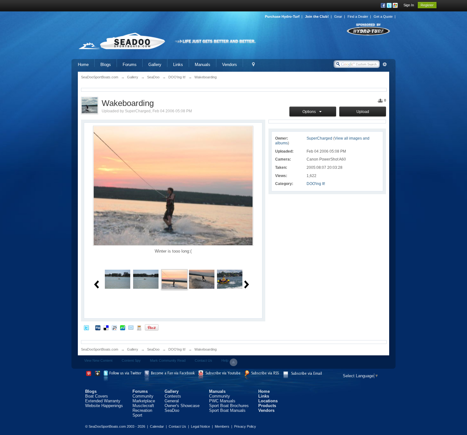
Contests (173, 396)
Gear (338, 16)
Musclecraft (143, 405)
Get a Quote (383, 16)
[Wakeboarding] (174, 278)
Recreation (142, 410)
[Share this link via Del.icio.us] (106, 327)
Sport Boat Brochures (229, 405)
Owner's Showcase (182, 405)
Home (83, 64)
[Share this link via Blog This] (139, 327)
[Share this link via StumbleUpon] (122, 327)
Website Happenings (104, 405)
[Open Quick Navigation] (253, 64)
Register (427, 5)
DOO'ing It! (316, 183)
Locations (268, 401)
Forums (130, 64)
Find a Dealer (358, 16)
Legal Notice (200, 426)
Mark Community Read (168, 360)
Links (178, 64)
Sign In (408, 5)
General (172, 401)
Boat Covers (96, 396)
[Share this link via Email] (130, 327)
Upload (362, 111)
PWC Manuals (222, 401)
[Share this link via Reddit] (114, 327)
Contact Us (203, 360)
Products (267, 405)
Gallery (154, 64)
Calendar (157, 426)
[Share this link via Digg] (97, 327)
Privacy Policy (245, 426)
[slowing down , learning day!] (229, 278)
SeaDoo (153, 349)
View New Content (98, 360)
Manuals (202, 64)
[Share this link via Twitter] (86, 327)
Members (222, 426)
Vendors (229, 64)
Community (142, 396)
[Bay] (117, 278)
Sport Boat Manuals (227, 410)
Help (224, 360)
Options (310, 111)
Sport (137, 415)
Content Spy (131, 360)
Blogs (105, 64)
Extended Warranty (102, 401)
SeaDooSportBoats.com (99, 349)
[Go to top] (233, 362)
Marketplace (143, 401)
